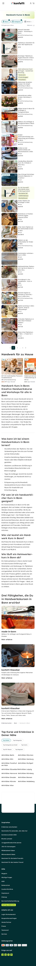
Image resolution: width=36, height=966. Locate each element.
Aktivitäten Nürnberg (26, 773)
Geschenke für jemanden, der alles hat (14, 831)
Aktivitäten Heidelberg (26, 781)
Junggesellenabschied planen (11, 842)
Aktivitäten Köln (7, 759)
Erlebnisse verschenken (9, 827)
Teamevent (5, 930)
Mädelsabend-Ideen (8, 850)
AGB (2, 881)
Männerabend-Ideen (8, 854)
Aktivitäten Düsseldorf (9, 769)
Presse (3, 926)
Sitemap (4, 897)
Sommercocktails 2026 (9, 835)
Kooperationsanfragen (9, 918)
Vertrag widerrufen (8, 905)
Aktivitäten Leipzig (25, 769)
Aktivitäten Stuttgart (25, 763)
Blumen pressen (6, 839)
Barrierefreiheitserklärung (10, 901)
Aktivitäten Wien (7, 785)
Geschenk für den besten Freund (12, 862)
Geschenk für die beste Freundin (12, 858)
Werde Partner (6, 922)
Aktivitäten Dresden (8, 777)
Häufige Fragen (6, 877)
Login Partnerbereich (8, 914)
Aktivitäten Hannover (9, 773)
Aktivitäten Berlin (7, 755)
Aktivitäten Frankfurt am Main (9, 764)
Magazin (4, 873)
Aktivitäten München (25, 755)
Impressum (5, 893)
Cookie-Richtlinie (7, 889)
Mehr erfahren (6, 639)
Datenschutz (5, 885)
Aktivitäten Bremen (25, 777)
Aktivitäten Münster (8, 781)
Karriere (4, 934)
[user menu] (31, 3)
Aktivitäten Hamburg (25, 759)
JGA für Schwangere (8, 846)
